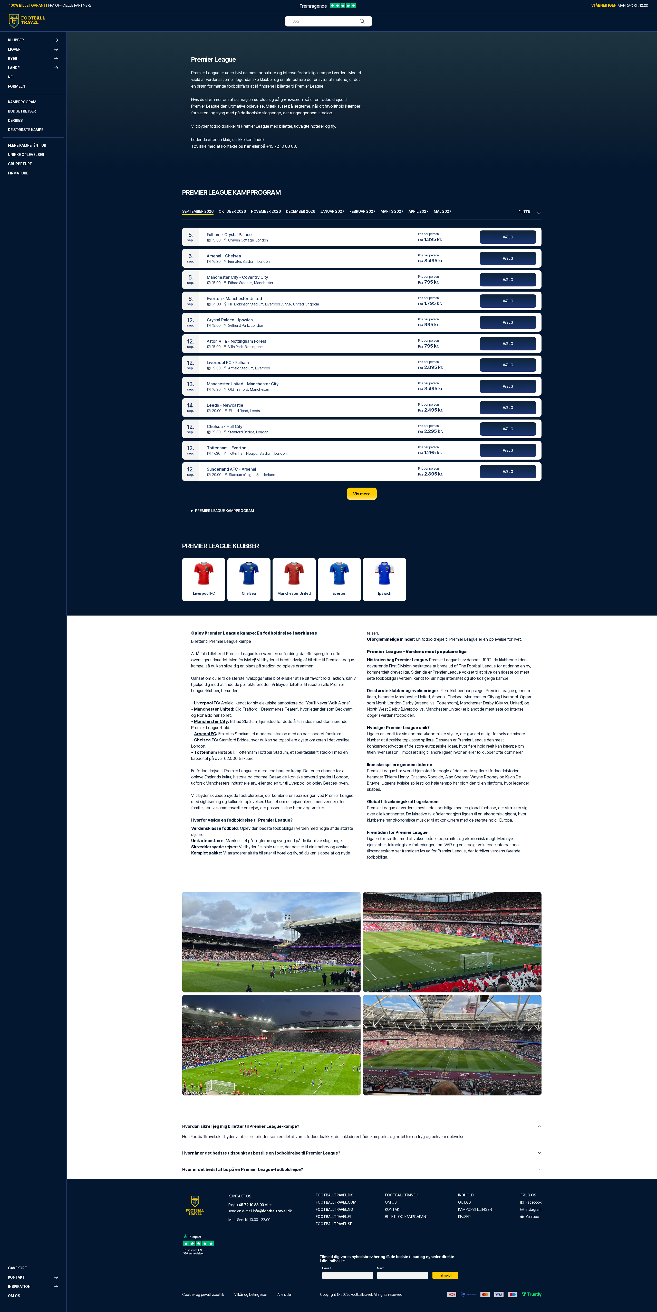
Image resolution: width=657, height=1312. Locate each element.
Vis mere (362, 493)
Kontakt (393, 1209)
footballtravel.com (336, 1202)
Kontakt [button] (16, 1277)
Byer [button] (12, 58)
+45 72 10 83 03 (281, 146)
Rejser (464, 1217)
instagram (534, 1209)
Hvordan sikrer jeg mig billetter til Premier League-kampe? (240, 1126)
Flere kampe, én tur (27, 145)
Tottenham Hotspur (214, 752)
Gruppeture (20, 164)
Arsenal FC (205, 733)
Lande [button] (14, 68)
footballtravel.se (334, 1224)
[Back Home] (27, 21)
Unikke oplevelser (26, 154)
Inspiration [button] (19, 1286)
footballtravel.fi (333, 1217)
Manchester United (213, 709)
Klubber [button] (16, 40)
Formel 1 (16, 86)
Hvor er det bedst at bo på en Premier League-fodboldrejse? (242, 1169)
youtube (532, 1217)
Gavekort (17, 1268)
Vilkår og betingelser (250, 1294)
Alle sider (284, 1294)
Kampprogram (22, 102)
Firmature (18, 173)
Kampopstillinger (475, 1209)
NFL (11, 77)
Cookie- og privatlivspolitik (203, 1294)
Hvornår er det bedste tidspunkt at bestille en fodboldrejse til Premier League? (261, 1153)
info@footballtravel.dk (272, 1211)
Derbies (15, 120)
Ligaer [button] (14, 49)
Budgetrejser (22, 111)
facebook (534, 1202)
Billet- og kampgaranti (407, 1217)
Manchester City (211, 721)
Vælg (508, 237)
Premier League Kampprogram (224, 510)
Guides (464, 1202)
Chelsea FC (205, 739)
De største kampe (25, 129)
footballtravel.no (334, 1209)
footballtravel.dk (334, 1195)
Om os (14, 1296)
